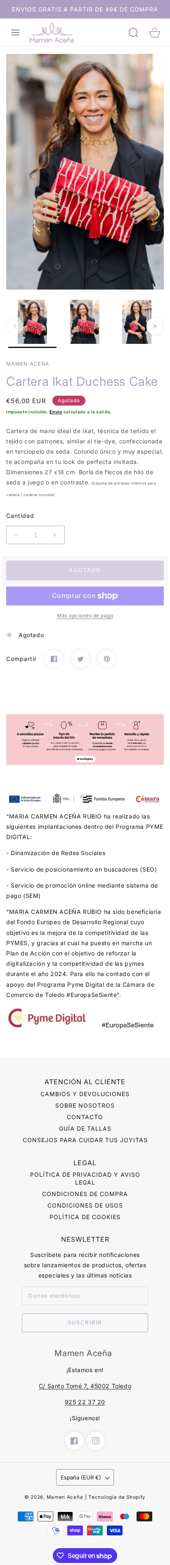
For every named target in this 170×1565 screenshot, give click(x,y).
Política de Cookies (85, 1216)
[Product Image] (85, 172)
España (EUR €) (81, 1477)
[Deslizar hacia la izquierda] (15, 326)
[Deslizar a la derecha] (154, 326)
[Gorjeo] (80, 659)
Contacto (85, 1116)
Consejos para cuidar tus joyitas (85, 1139)
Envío (56, 411)
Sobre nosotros (85, 1105)
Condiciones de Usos (85, 1205)
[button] (15, 32)
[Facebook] (54, 659)
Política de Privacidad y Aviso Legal (85, 1178)
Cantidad (20, 515)
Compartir (21, 658)
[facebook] (74, 1441)
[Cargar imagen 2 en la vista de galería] (85, 324)
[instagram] (96, 1441)
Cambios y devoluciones (85, 1093)
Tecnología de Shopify (117, 1497)
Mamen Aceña (65, 1497)
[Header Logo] (75, 32)
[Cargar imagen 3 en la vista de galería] (137, 324)
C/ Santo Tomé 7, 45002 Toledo (85, 1385)
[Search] (133, 32)
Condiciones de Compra (85, 1193)
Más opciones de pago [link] (85, 615)
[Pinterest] (107, 659)
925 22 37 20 (85, 1401)
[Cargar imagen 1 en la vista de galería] (32, 324)
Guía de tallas (85, 1128)
